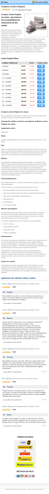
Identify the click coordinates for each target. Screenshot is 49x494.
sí (42, 303)
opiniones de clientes (21, 10)
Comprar (41, 66)
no (45, 303)
